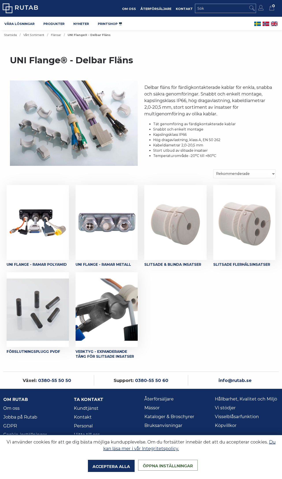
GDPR (10, 425)
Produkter (54, 23)
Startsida (10, 35)
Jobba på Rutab (20, 417)
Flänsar (56, 35)
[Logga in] (261, 8)
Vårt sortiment (33, 35)
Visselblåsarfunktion (237, 416)
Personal (83, 425)
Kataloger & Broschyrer (169, 416)
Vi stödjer (225, 407)
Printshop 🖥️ (110, 23)
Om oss (11, 408)
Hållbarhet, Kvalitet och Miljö (246, 399)
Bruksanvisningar (163, 425)
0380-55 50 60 (151, 380)
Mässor (152, 407)
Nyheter (81, 23)
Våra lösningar (19, 23)
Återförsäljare (159, 399)
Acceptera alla (111, 466)
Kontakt (83, 417)
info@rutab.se (235, 380)
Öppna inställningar (168, 465)
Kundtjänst (86, 408)
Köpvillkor (226, 425)
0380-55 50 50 (54, 380)
